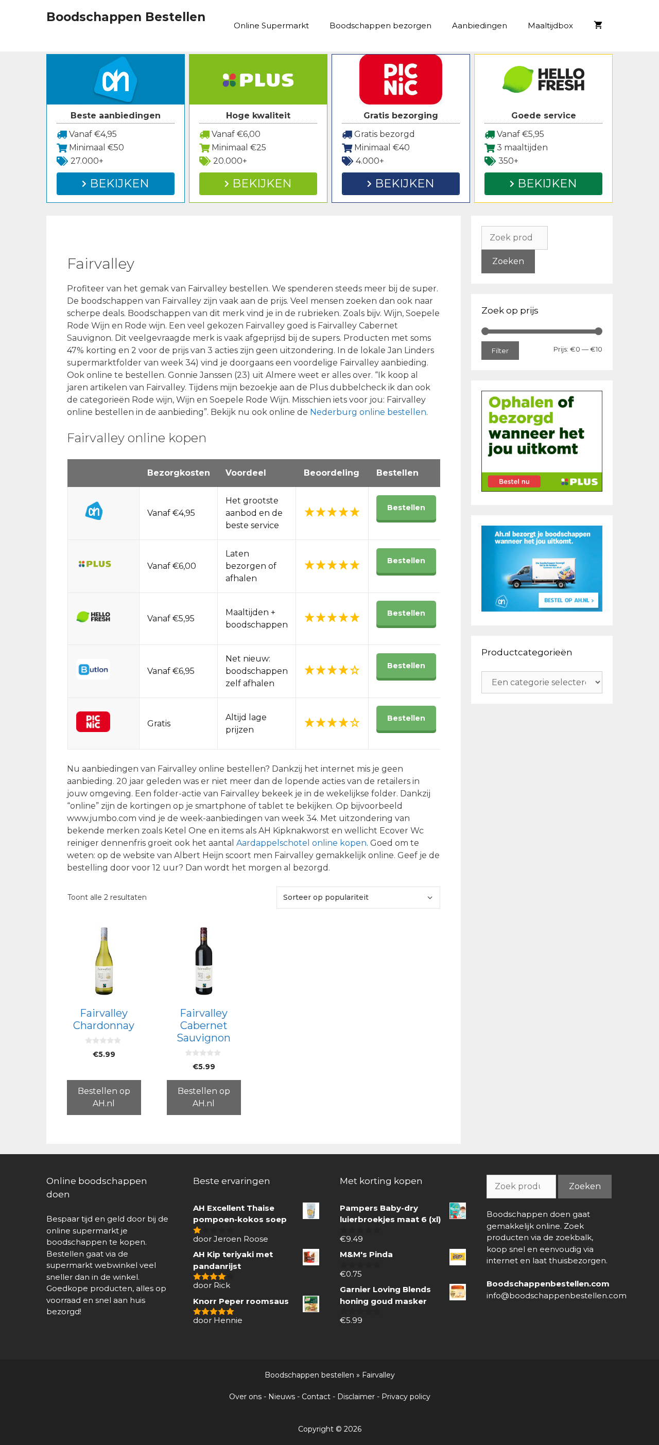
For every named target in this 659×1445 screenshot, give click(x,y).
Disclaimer (356, 1396)
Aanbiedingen (479, 25)
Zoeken (508, 261)
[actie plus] (541, 489)
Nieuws (281, 1396)
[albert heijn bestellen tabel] (541, 609)
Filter (500, 350)
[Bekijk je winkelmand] (598, 25)
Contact (316, 1396)
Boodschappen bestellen (309, 1375)
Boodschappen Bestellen (125, 17)
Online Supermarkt (271, 25)
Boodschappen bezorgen (380, 25)
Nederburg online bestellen (368, 412)
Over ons (245, 1396)
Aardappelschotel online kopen (301, 843)
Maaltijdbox (550, 25)
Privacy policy (405, 1396)
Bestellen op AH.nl (104, 1097)
